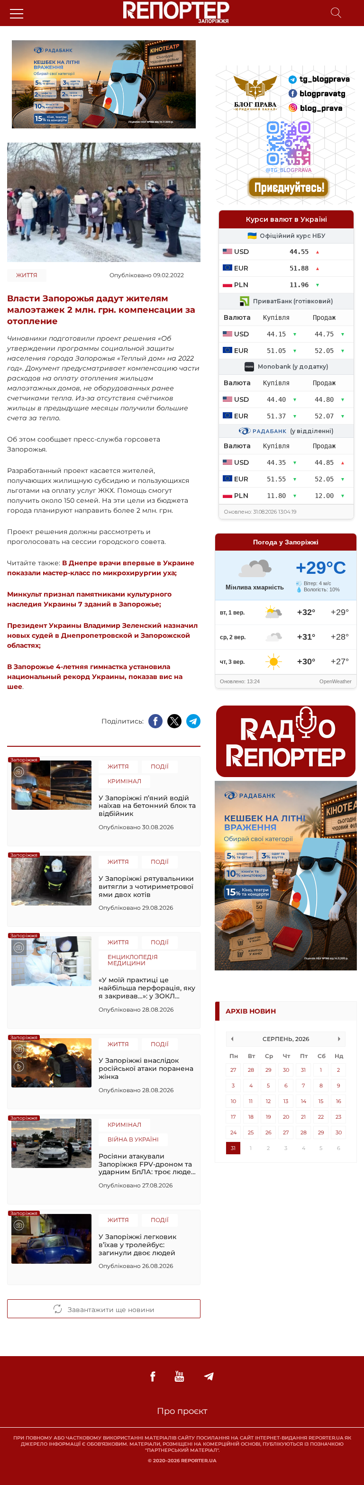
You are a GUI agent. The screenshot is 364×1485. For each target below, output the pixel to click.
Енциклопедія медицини (133, 960)
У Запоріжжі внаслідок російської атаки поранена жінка (146, 1068)
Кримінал (124, 781)
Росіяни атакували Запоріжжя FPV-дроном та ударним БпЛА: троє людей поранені (147, 1164)
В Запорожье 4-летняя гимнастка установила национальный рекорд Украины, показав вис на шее (94, 676)
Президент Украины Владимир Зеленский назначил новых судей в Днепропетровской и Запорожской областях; (102, 635)
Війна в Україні (133, 1139)
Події (160, 766)
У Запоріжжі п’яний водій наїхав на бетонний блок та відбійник (147, 806)
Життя (26, 275)
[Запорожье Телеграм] (208, 1377)
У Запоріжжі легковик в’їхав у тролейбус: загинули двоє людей (137, 1245)
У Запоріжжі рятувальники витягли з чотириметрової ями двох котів (146, 886)
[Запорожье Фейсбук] (152, 1377)
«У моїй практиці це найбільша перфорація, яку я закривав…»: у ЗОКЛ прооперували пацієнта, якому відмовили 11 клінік (147, 988)
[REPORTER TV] (179, 1377)
